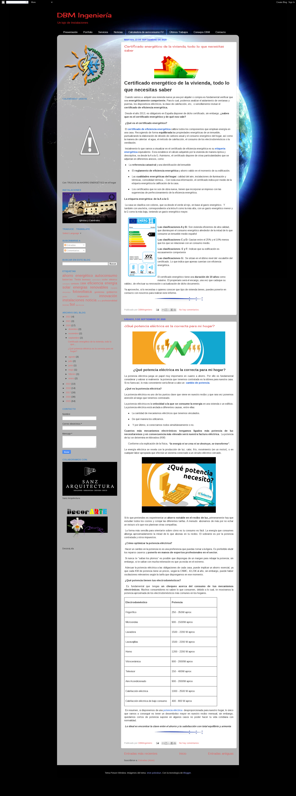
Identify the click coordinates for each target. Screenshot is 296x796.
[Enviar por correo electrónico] (163, 309)
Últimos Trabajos (178, 32)
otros (99, 301)
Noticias (118, 32)
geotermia (99, 292)
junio (71, 365)
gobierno (112, 291)
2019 (68, 384)
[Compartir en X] (169, 309)
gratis (64, 296)
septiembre (74, 338)
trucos (81, 305)
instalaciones (73, 300)
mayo (71, 370)
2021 (68, 321)
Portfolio (87, 32)
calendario (96, 280)
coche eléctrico (109, 279)
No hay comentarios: (189, 309)
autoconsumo (106, 276)
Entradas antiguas (221, 753)
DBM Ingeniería (84, 15)
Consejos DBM (202, 32)
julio (70, 361)
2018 (68, 388)
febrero (72, 374)
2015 (68, 401)
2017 (68, 392)
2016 (68, 397)
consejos (66, 284)
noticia (91, 300)
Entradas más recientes (140, 753)
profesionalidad (109, 300)
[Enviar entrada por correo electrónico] (157, 309)
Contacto (221, 32)
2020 (68, 325)
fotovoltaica (82, 292)
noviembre (73, 333)
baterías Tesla (71, 279)
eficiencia (95, 283)
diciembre (73, 329)
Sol (72, 304)
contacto (75, 283)
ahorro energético (77, 276)
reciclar (65, 305)
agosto (72, 357)
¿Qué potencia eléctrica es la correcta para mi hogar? (169, 326)
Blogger (187, 773)
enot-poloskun (154, 773)
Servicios (103, 32)
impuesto (83, 296)
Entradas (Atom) (146, 760)
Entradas (71, 245)
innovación (108, 296)
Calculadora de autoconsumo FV (146, 32)
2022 (68, 316)
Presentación (70, 32)
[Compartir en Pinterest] (174, 309)
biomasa (86, 279)
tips (77, 305)
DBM (83, 283)
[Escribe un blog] (166, 309)
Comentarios (72, 250)
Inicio (182, 753)
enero (71, 378)
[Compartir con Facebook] (171, 309)
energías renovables (90, 287)
